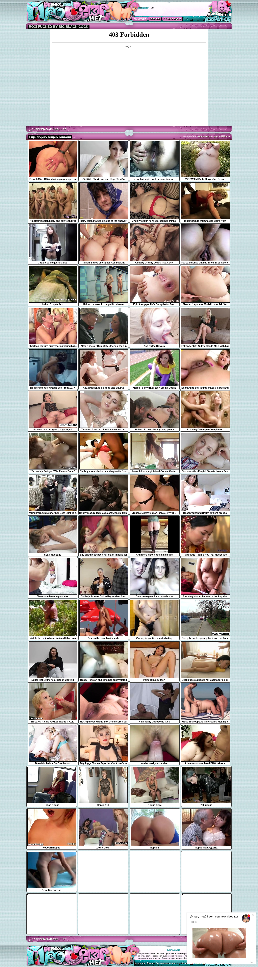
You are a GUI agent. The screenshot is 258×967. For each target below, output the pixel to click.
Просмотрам (205, 136)
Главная (155, 18)
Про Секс (143, 8)
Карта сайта (173, 950)
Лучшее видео (172, 18)
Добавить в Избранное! (48, 129)
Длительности (222, 136)
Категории (140, 18)
